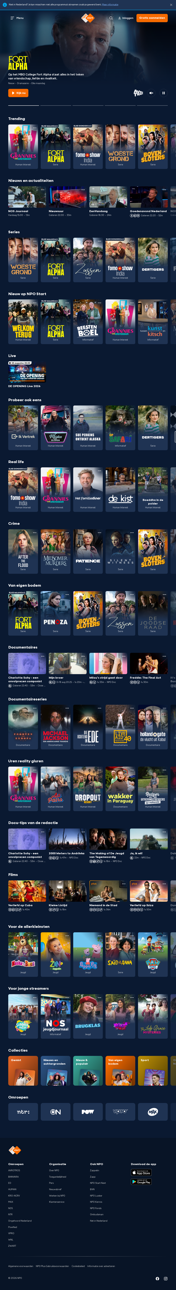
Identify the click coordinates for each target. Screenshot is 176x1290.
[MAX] (153, 1112)
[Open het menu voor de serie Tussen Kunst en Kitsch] (164, 303)
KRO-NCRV (14, 1196)
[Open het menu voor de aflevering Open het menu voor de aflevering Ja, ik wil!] (164, 832)
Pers (51, 1183)
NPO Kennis (96, 1202)
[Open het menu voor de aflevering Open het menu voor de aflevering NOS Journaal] (43, 190)
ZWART (12, 1246)
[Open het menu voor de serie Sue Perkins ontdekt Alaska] (99, 409)
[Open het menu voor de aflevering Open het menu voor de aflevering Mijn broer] (83, 656)
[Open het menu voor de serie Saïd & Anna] (132, 936)
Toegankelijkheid (57, 1177)
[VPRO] (120, 1112)
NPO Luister (96, 1196)
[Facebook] (157, 1279)
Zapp (93, 1177)
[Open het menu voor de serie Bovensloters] (164, 128)
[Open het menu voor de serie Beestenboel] (99, 303)
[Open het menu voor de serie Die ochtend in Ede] (99, 708)
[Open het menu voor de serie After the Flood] (34, 533)
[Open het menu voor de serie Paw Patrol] (164, 936)
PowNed (12, 1227)
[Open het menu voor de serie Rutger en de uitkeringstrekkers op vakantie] (164, 770)
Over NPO (54, 1170)
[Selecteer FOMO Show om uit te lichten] (120, 104)
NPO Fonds (95, 1208)
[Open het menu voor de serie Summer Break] (34, 998)
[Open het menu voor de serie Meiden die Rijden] (67, 409)
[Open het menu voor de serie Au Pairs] (67, 770)
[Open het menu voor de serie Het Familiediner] (99, 471)
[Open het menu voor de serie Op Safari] (132, 409)
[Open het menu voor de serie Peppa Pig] (99, 936)
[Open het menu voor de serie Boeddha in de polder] (164, 471)
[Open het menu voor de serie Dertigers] (164, 241)
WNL (10, 1240)
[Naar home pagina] (88, 18)
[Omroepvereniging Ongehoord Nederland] (55, 1112)
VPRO (11, 1233)
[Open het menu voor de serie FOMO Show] (99, 128)
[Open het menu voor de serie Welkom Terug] (34, 303)
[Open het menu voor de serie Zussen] (99, 241)
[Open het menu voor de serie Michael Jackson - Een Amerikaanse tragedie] (67, 708)
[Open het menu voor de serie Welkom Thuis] (132, 998)
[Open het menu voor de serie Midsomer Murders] (67, 533)
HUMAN (12, 1189)
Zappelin (94, 1170)
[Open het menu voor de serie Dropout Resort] (99, 770)
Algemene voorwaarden (20, 1266)
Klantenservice (56, 1202)
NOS (10, 1208)
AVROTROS (14, 1170)
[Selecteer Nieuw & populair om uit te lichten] (152, 104)
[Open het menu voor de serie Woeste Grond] (132, 128)
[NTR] (23, 1112)
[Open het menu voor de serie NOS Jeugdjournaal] (67, 998)
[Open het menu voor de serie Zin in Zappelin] (67, 936)
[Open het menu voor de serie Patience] (99, 533)
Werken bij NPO (57, 1196)
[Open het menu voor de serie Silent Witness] (132, 533)
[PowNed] (88, 1112)
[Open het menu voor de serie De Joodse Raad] (164, 594)
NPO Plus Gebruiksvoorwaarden (52, 1266)
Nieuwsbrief (55, 1189)
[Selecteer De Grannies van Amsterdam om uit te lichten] (88, 104)
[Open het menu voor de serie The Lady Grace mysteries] (164, 998)
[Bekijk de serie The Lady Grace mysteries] (153, 1016)
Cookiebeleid (78, 1266)
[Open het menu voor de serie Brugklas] (99, 998)
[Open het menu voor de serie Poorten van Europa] (34, 708)
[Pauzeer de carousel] (164, 93)
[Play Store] (141, 1182)
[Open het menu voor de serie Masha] (34, 936)
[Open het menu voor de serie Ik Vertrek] (34, 409)
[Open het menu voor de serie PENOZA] (67, 594)
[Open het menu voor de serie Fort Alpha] (67, 128)
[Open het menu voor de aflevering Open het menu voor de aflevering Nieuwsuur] (83, 190)
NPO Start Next (98, 1183)
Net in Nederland (98, 1221)
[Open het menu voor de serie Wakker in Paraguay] (132, 770)
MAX (10, 1202)
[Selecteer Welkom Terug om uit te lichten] (55, 104)
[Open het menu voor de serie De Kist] (132, 471)
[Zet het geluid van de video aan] (151, 93)
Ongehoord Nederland (20, 1221)
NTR (10, 1214)
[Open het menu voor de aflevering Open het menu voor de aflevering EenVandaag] (124, 190)
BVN (92, 1189)
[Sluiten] (171, 5)
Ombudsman (96, 1214)
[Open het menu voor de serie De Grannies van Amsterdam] (34, 128)
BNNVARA (13, 1177)
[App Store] (141, 1172)
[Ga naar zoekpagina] (111, 18)
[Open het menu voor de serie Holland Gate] (164, 708)
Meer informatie (110, 4)
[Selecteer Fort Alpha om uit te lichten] (23, 104)
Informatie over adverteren (101, 1266)
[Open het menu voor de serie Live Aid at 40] (132, 708)
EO (9, 1183)
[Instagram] (166, 1279)
